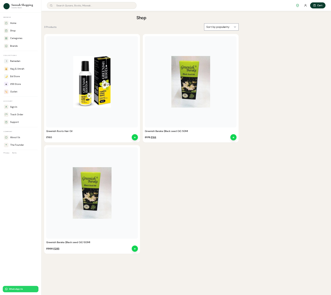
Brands (14, 45)
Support (14, 122)
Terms (14, 153)
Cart (319, 5)
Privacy (6, 153)
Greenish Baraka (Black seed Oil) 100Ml (68, 242)
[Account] (305, 5)
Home (13, 23)
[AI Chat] (297, 5)
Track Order (16, 114)
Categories (16, 38)
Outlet (11, 91)
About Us (15, 137)
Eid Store (12, 76)
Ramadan (12, 61)
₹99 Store (13, 84)
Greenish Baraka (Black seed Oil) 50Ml (166, 131)
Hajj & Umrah (14, 68)
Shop (13, 30)
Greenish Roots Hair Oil (59, 131)
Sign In (13, 106)
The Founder (17, 144)
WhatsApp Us (16, 289)
